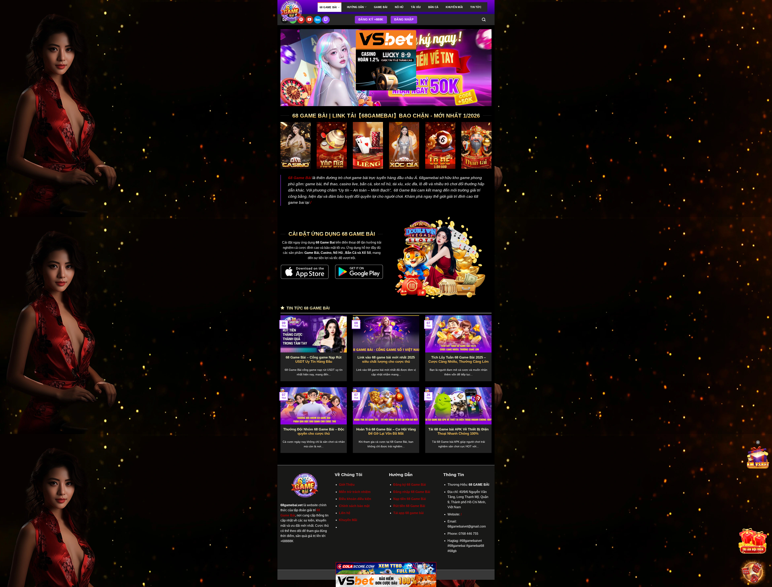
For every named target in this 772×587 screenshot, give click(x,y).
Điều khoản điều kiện (355, 499)
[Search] (484, 19)
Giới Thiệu (347, 484)
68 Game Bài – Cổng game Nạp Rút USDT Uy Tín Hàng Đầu (314, 359)
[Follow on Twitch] (326, 20)
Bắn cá (433, 7)
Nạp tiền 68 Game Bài (409, 499)
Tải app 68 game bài (408, 513)
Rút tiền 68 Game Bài (409, 506)
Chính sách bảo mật (354, 506)
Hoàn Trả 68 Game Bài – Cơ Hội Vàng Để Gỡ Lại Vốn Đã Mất (386, 431)
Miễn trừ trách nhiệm (355, 492)
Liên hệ (344, 513)
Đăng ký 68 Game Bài (409, 484)
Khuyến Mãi (454, 7)
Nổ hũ (399, 7)
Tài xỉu (416, 7)
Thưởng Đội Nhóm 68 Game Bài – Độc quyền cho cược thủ (313, 431)
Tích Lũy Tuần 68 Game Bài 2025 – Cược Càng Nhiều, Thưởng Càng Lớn (458, 359)
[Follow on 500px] (317, 20)
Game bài (380, 7)
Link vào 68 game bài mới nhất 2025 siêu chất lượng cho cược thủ (386, 359)
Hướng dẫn (355, 7)
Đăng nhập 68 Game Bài (411, 492)
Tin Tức (475, 7)
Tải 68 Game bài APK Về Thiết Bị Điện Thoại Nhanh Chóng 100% (458, 431)
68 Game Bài (328, 7)
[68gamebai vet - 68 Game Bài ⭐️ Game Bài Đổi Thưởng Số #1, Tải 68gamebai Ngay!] (296, 11)
